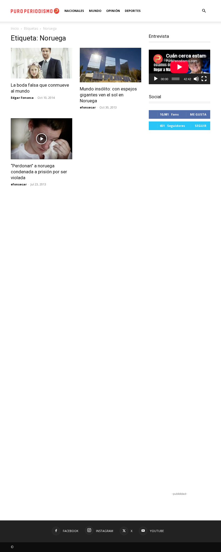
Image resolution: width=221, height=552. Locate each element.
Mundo (95, 11)
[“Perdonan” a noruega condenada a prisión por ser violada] (41, 138)
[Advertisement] (179, 312)
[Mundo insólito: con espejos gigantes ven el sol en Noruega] (110, 65)
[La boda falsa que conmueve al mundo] (41, 63)
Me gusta (198, 114)
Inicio (15, 28)
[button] (203, 10)
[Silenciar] (196, 79)
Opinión (113, 11)
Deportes (133, 11)
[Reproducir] (155, 79)
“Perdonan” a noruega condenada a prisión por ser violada (39, 171)
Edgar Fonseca (22, 98)
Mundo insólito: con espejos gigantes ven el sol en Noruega (108, 94)
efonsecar (88, 107)
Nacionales (74, 11)
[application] (179, 67)
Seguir (200, 126)
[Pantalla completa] (204, 79)
